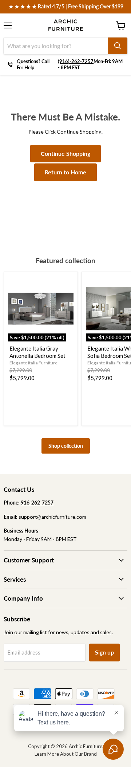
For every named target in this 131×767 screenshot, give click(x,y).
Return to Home (65, 172)
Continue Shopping (65, 153)
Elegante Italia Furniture (33, 362)
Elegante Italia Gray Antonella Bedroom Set (37, 352)
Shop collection (65, 446)
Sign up (104, 652)
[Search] (117, 45)
